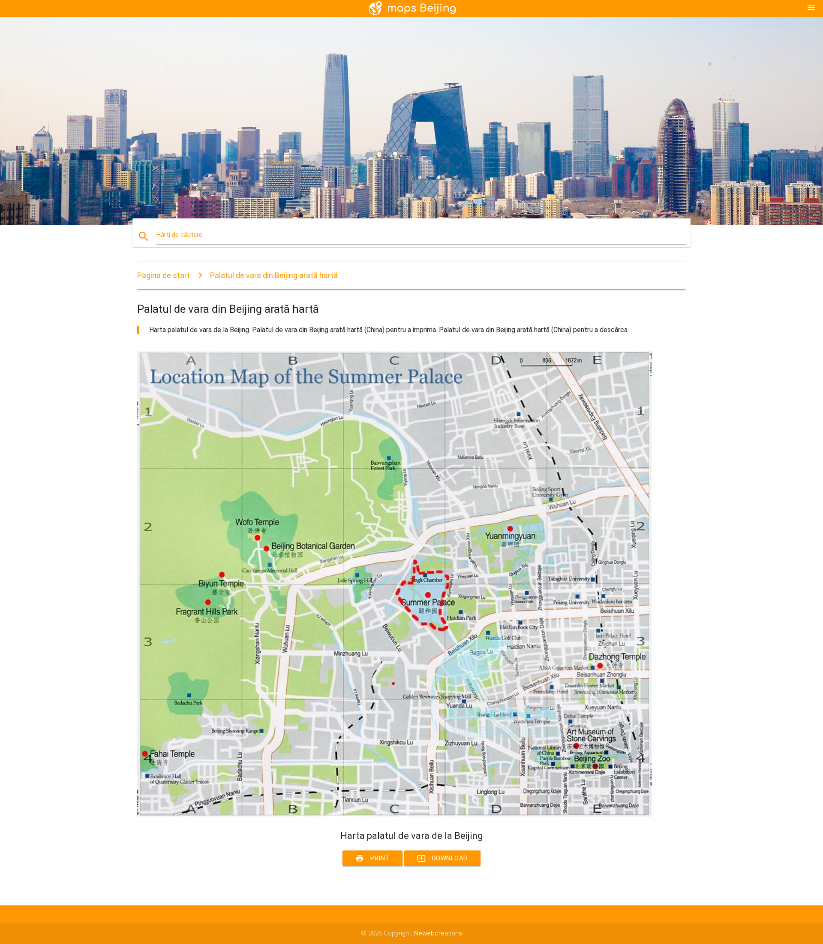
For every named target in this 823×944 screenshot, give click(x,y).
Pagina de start (163, 275)
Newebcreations (438, 933)
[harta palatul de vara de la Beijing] (394, 814)
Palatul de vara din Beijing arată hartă (274, 275)
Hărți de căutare (179, 235)
